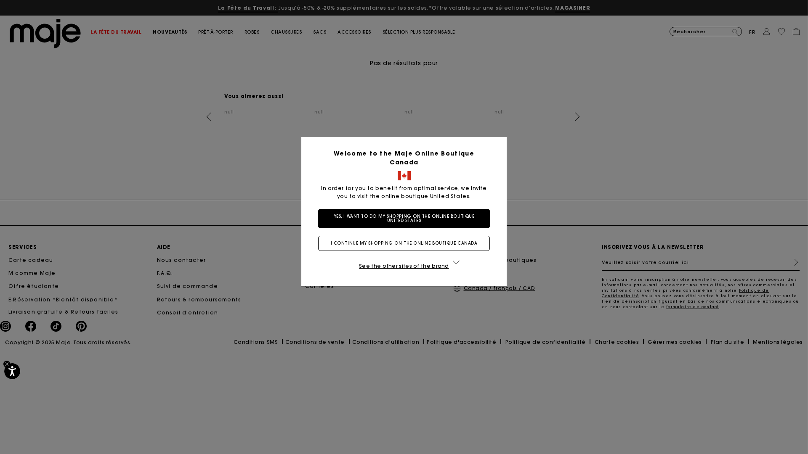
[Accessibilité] (12, 371)
